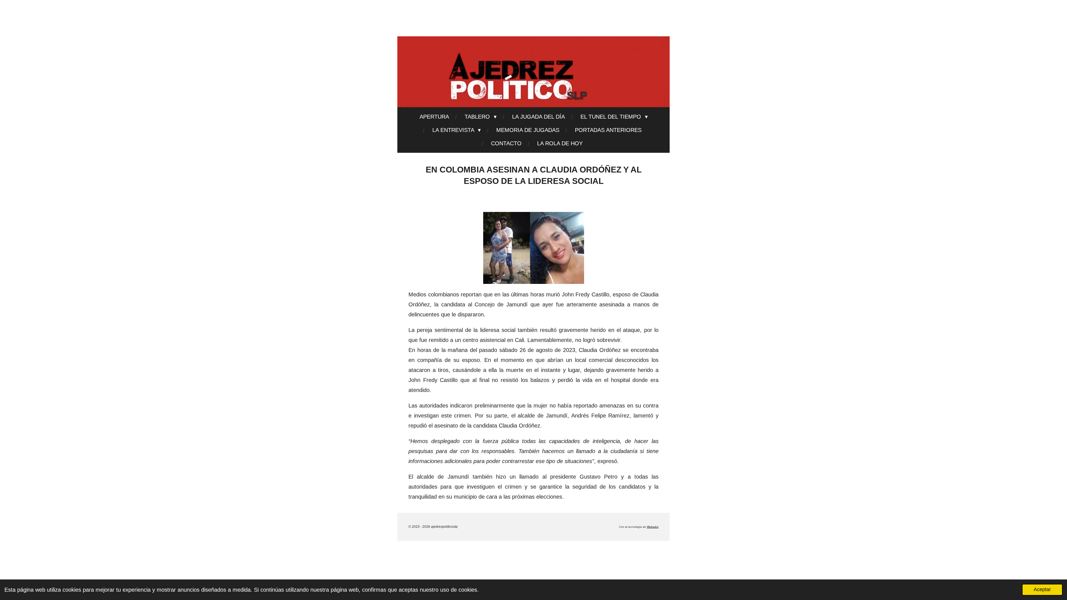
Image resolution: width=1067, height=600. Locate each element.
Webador (653, 526)
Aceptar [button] (1042, 589)
